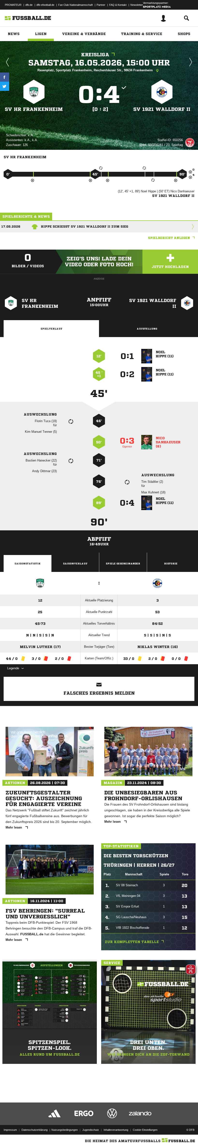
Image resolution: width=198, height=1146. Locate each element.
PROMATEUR (13, 4)
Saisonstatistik (27, 563)
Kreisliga (95, 54)
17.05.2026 (10, 226)
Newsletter (136, 4)
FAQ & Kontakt (118, 4)
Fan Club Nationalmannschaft (75, 4)
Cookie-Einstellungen (145, 1129)
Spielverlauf (51, 328)
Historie (170, 563)
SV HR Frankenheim (34, 109)
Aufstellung (147, 328)
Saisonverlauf (75, 563)
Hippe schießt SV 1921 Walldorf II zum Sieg (84, 226)
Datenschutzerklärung (34, 1129)
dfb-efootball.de (45, 4)
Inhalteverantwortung (116, 1129)
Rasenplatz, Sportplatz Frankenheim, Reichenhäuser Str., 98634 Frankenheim (95, 70)
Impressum (10, 1129)
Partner (101, 4)
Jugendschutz (90, 1129)
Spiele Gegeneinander (123, 563)
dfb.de (29, 4)
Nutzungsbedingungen (64, 1129)
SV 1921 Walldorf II (161, 109)
